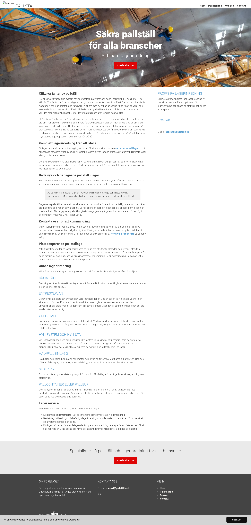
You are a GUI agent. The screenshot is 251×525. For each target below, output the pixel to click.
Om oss (229, 5)
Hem (202, 5)
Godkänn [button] (236, 520)
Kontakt (241, 5)
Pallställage (215, 5)
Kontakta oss (125, 65)
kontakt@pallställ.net (177, 131)
